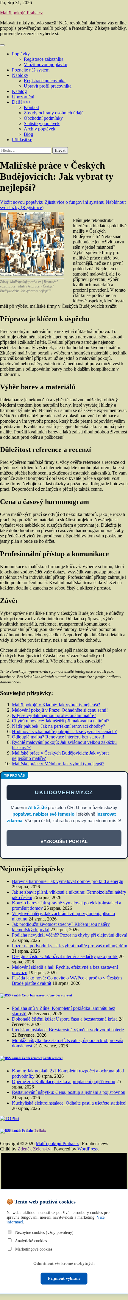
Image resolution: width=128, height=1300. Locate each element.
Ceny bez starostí (59, 995)
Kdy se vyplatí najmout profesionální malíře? (54, 715)
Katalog (19, 91)
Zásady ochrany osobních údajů (54, 112)
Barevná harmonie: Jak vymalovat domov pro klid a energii (67, 881)
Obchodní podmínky (43, 118)
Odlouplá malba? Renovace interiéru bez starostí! (58, 736)
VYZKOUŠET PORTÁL (64, 841)
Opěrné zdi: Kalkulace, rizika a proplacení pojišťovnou (63, 1081)
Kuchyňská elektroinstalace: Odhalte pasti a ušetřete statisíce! (69, 1102)
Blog (28, 134)
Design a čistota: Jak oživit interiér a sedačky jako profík (65, 956)
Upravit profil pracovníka (47, 85)
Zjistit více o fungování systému (74, 202)
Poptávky (21, 53)
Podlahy (40, 1130)
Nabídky (20, 75)
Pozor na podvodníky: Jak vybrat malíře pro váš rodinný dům (69, 945)
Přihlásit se (22, 139)
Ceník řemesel (53, 1058)
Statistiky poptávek (42, 123)
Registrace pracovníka (44, 80)
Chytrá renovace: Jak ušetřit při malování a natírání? (60, 720)
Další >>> (21, 102)
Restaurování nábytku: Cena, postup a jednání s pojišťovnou (68, 1092)
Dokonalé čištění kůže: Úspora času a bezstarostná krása (65, 1018)
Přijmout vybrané (64, 1278)
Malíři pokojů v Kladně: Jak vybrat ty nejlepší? (56, 704)
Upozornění (23, 96)
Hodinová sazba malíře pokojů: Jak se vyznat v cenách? (64, 731)
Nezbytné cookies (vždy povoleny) (44, 1232)
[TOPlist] (9, 1118)
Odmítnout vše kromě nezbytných (64, 1263)
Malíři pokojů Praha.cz (21, 12)
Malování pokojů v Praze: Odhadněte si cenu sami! (60, 710)
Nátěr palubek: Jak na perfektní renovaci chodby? (58, 726)
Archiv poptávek (39, 128)
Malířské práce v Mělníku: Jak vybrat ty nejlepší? (58, 763)
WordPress (87, 1148)
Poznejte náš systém (30, 69)
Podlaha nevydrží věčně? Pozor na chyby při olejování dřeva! (69, 934)
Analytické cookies (30, 1241)
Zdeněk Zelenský (34, 1148)
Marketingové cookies (33, 1249)
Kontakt (31, 107)
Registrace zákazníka (43, 59)
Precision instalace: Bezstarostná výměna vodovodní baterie (68, 1029)
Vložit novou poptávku (45, 64)
